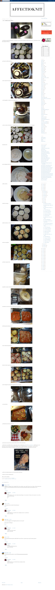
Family (42, 82)
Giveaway (42, 87)
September (44, 195)
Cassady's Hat (43, 146)
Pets (41, 105)
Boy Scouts (42, 66)
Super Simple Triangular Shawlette (46, 176)
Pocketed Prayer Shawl (44, 155)
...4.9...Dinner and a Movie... (47, 231)
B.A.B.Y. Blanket (43, 145)
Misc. (42, 96)
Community (43, 71)
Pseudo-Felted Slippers (44, 156)
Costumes (42, 72)
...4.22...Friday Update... (46, 215)
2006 (43, 269)
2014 (43, 258)
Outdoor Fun (43, 103)
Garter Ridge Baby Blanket (45, 151)
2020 (43, 249)
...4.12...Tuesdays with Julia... (47, 228)
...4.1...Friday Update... (46, 242)
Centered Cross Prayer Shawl (45, 148)
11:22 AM (13, 559)
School (42, 112)
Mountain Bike (43, 97)
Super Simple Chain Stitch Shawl (46, 166)
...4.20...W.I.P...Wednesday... (47, 219)
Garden (42, 86)
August (44, 196)
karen (5, 503)
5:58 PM (8, 484)
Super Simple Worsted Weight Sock (46, 177)
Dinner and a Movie (44, 77)
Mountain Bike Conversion (45, 98)
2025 (43, 185)
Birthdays (42, 62)
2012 (43, 261)
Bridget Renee (43, 141)
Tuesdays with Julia (44, 123)
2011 (43, 262)
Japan (42, 91)
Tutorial (42, 124)
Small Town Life (43, 114)
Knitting (42, 93)
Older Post (39, 582)
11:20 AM (13, 492)
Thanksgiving (43, 118)
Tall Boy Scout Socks (44, 178)
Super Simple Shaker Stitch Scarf (46, 171)
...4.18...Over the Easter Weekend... (48, 223)
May (44, 201)
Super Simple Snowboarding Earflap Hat (47, 173)
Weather (42, 129)
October (44, 194)
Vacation (42, 125)
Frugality (42, 85)
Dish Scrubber (43, 149)
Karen (5, 484)
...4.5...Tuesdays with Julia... (47, 238)
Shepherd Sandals (43, 161)
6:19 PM (9, 552)
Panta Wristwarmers (44, 154)
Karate (42, 92)
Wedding (42, 131)
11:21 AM (13, 543)
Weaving (42, 130)
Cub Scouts (43, 76)
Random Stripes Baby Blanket (45, 157)
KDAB (42, 139)
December (44, 191)
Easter (42, 81)
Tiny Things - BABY (44, 121)
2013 (43, 259)
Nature (42, 100)
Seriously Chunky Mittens (45, 159)
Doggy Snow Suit (43, 150)
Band (42, 61)
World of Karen (43, 137)
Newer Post (3, 582)
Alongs (42, 60)
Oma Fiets (42, 102)
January (44, 246)
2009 (43, 265)
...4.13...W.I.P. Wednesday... (47, 227)
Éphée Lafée (6, 519)
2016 (43, 255)
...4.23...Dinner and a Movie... (47, 214)
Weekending (43, 132)
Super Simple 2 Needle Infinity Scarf (46, 165)
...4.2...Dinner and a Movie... (47, 240)
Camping (42, 67)
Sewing (42, 113)
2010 (43, 263)
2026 (43, 184)
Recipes (42, 110)
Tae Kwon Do (43, 116)
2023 (43, 188)
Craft (42, 74)
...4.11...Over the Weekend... (47, 229)
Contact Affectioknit (44, 18)
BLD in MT (6, 552)
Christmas (42, 69)
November (44, 192)
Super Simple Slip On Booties (45, 172)
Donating (42, 80)
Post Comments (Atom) (9, 584)
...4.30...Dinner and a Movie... (47, 203)
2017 (43, 254)
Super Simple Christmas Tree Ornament (47, 167)
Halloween (42, 88)
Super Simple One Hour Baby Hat (46, 170)
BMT (42, 64)
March (44, 243)
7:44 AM (8, 503)
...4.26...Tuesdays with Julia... (47, 211)
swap (42, 115)
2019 (43, 251)
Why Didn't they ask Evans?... (29, 444)
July (44, 198)
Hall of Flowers (43, 138)
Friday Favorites (43, 83)
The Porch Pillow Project (44, 119)
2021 (43, 248)
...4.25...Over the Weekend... (47, 212)
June (44, 199)
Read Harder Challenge (44, 109)
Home (22, 582)
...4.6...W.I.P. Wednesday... (46, 236)
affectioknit (9, 492)
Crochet (42, 75)
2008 (43, 266)
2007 (43, 268)
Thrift (42, 120)
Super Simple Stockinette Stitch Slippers (47, 174)
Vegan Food (43, 126)
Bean (5, 537)
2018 (43, 252)
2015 (43, 256)
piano (42, 107)
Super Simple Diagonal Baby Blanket (46, 168)
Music (42, 99)
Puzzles (42, 108)
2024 (43, 187)
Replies (7, 490)
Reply (5, 488)
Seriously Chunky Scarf (44, 160)
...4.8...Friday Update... (46, 232)
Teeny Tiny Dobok (44, 179)
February (44, 245)
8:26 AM (7, 537)
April (44, 202)
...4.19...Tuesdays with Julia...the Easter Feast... (47, 221)
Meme (42, 94)
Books (42, 65)
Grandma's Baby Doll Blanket (45, 153)
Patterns (42, 104)
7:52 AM (10, 519)
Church (42, 70)
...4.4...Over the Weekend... (47, 239)
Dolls (42, 78)
